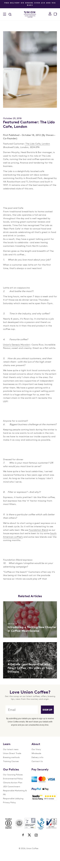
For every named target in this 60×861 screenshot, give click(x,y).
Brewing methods (11, 757)
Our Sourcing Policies (13, 775)
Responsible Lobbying (13, 799)
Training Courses (11, 761)
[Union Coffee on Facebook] (23, 835)
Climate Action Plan (12, 783)
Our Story (36, 750)
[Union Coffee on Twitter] (29, 835)
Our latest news (10, 750)
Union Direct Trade (12, 753)
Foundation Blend (38, 530)
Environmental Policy (13, 779)
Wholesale (36, 753)
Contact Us (37, 761)
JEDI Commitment (11, 787)
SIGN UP (47, 709)
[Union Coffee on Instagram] (36, 835)
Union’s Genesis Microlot (16, 345)
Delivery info (37, 757)
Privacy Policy (9, 803)
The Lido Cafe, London (37, 144)
